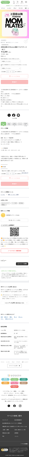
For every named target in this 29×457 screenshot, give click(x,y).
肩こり (15, 317)
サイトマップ (5, 420)
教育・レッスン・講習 (13, 194)
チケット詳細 (3, 124)
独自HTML (9, 124)
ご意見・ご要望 (5, 429)
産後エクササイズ (9, 318)
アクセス (20, 124)
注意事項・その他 (25, 124)
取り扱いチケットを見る (14, 220)
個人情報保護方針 (18, 420)
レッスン (3, 194)
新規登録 (8, 5)
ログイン (11, 5)
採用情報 (16, 433)
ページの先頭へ (24, 444)
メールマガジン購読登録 (14, 250)
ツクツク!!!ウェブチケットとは (21, 426)
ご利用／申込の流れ (14, 124)
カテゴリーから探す (14, 365)
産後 (2, 317)
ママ (2, 318)
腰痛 (11, 317)
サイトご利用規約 (18, 423)
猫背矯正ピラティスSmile (12, 215)
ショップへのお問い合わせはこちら (14, 303)
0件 (4, 49)
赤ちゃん (20, 317)
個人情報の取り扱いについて (8, 423)
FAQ (3, 436)
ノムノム (16, 436)
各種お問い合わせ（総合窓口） (8, 426)
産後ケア (6, 317)
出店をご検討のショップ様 (20, 429)
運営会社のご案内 (6, 433)
